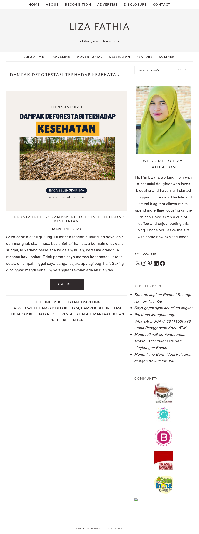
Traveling (90, 302)
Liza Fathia (115, 528)
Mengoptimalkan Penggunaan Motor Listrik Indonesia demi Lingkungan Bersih (160, 341)
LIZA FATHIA (99, 27)
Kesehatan (68, 302)
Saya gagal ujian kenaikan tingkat (163, 307)
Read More (67, 284)
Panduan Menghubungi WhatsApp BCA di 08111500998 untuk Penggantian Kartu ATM (162, 321)
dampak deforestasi (59, 308)
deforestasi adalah (71, 314)
